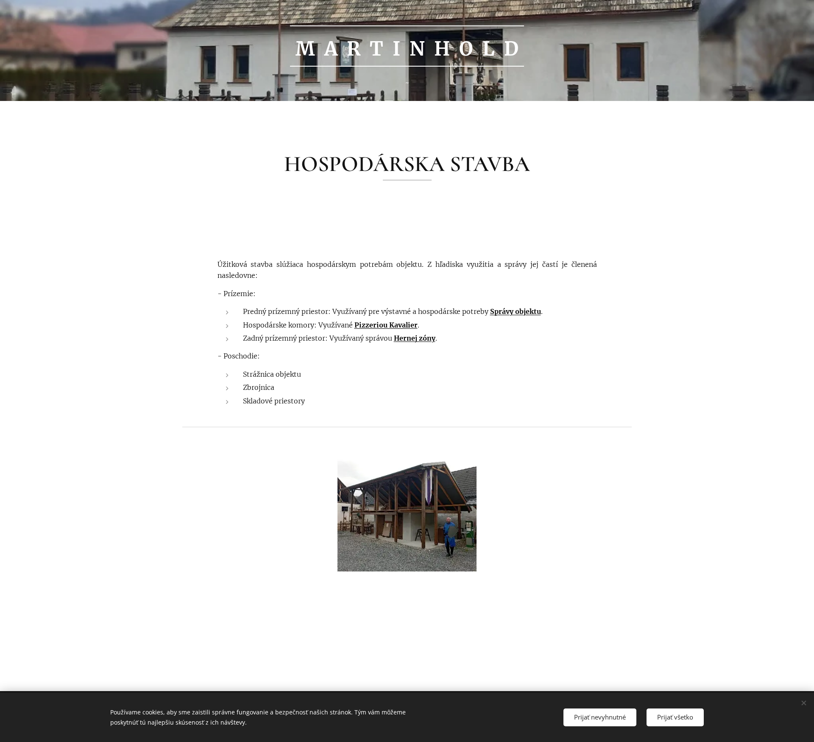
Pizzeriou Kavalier (386, 325)
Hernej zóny (414, 338)
